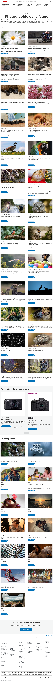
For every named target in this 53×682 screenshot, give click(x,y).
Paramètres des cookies (42, 674)
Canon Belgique (4, 677)
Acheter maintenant (6, 426)
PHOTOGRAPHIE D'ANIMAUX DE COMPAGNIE (35, 184)
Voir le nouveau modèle (6, 429)
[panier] (50, 2)
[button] (16, 426)
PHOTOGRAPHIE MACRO (5, 46)
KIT (1, 72)
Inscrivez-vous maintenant (26, 629)
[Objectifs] (16, 4)
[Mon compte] (48, 2)
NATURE (2, 156)
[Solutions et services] (30, 5)
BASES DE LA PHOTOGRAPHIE (32, 46)
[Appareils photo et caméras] (5, 5)
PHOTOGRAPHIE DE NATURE (5, 269)
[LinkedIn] (45, 677)
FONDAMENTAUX (3, 128)
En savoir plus (4, 53)
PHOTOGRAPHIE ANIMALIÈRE (32, 128)
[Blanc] (32, 418)
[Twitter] (48, 677)
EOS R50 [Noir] (31, 422)
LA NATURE (29, 214)
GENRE (26, 13)
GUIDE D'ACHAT (30, 156)
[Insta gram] (43, 677)
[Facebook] (40, 677)
